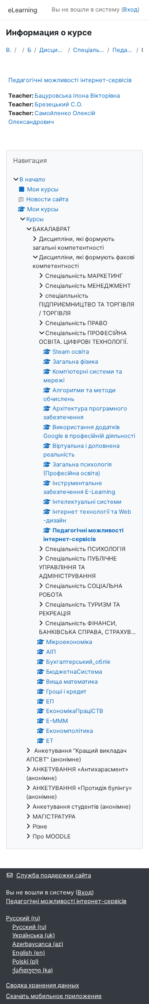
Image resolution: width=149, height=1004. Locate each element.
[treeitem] (74, 508)
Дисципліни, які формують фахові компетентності (51, 50)
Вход (130, 9)
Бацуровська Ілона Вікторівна (77, 95)
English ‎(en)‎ (28, 952)
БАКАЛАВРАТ (29, 50)
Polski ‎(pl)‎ (25, 961)
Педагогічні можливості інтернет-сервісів (122, 50)
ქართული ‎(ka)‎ (32, 970)
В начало (8, 50)
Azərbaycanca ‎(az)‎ (37, 944)
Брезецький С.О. (58, 104)
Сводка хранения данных (42, 985)
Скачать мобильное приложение (54, 996)
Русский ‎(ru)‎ (23, 918)
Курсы (35, 219)
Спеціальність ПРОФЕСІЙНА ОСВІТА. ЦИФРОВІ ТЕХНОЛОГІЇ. (88, 50)
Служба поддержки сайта (53, 875)
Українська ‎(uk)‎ (33, 935)
